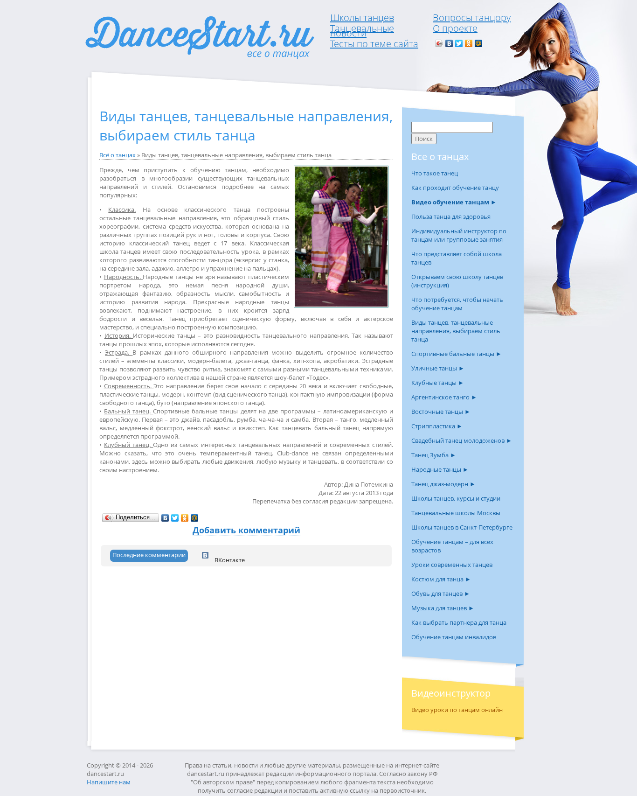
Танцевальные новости (362, 30)
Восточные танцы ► (441, 411)
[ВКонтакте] (449, 43)
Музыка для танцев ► (442, 608)
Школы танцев (362, 17)
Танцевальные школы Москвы (455, 513)
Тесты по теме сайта (374, 43)
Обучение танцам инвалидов (453, 637)
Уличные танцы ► (437, 368)
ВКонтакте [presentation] (229, 559)
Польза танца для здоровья (451, 216)
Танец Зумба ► (433, 455)
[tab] (149, 556)
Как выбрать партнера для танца (458, 622)
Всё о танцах (117, 155)
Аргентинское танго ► (444, 397)
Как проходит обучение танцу (455, 187)
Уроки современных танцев (451, 564)
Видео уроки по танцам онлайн (457, 709)
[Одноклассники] (469, 43)
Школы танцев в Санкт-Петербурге (461, 527)
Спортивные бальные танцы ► (456, 353)
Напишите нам (109, 782)
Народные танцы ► (440, 469)
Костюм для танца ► (441, 579)
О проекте (455, 28)
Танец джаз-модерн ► (443, 484)
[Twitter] (459, 43)
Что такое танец (434, 173)
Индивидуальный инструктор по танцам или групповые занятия (458, 235)
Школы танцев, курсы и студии (455, 498)
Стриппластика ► (437, 426)
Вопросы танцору (472, 17)
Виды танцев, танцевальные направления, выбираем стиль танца (455, 330)
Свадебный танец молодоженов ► (461, 440)
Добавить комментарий (246, 530)
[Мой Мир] (479, 43)
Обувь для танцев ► (440, 593)
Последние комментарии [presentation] (149, 555)
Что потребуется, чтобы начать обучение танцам (457, 303)
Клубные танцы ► (437, 382)
